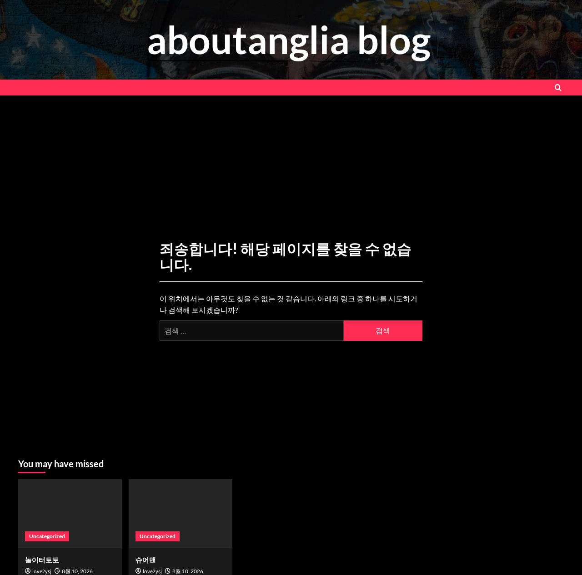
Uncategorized (47, 536)
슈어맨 (145, 559)
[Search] (558, 87)
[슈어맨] (180, 513)
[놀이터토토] (70, 513)
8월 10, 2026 (77, 571)
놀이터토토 (42, 559)
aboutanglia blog (289, 39)
